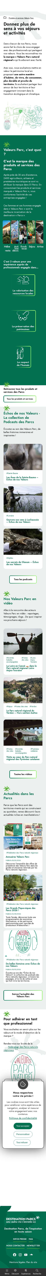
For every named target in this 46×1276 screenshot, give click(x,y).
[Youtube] (25, 1254)
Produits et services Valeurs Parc (21, 18)
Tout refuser (22, 1142)
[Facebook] (14, 1254)
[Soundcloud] (31, 1254)
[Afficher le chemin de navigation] (5, 18)
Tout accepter (22, 1126)
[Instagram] (20, 1254)
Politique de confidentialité (23, 1118)
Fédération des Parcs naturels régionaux (21, 1048)
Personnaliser (23, 1134)
